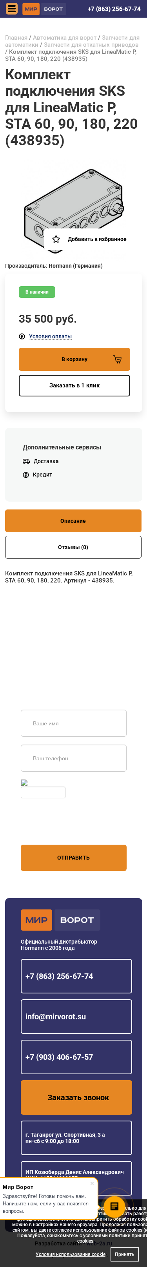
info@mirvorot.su (55, 1016)
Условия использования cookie (70, 1254)
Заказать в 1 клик (74, 385)
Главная (16, 37)
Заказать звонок (78, 1097)
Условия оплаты (50, 336)
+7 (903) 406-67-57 (59, 1057)
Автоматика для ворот (64, 37)
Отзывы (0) (73, 547)
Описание (73, 521)
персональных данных (50, 830)
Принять (124, 1254)
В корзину (74, 359)
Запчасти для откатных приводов (91, 44)
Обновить (41, 782)
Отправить (73, 857)
